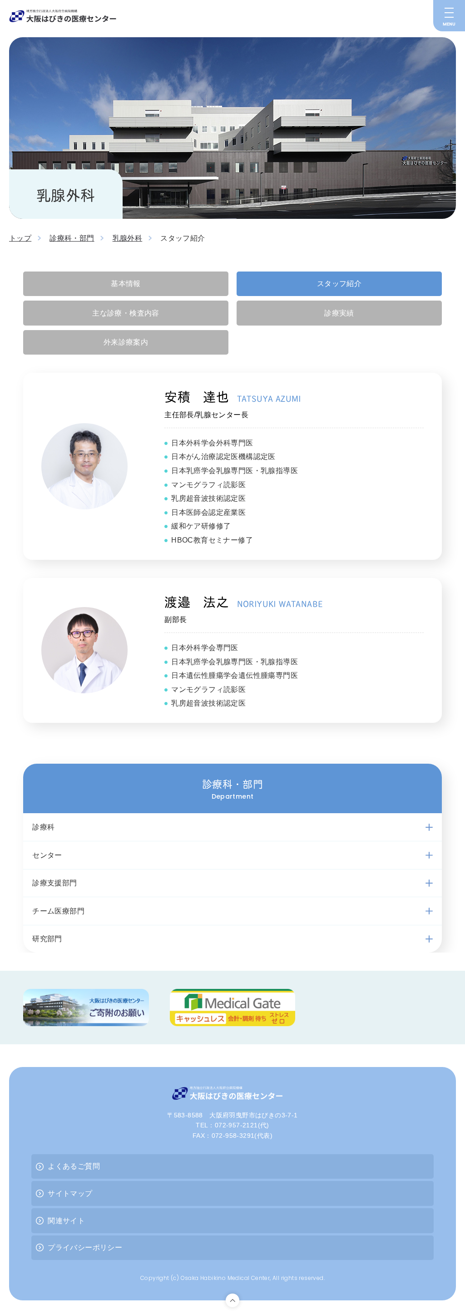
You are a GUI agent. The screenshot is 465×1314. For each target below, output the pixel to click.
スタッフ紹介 (339, 283)
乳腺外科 (128, 238)
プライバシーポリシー (85, 1247)
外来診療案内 (126, 342)
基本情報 (126, 283)
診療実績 (339, 313)
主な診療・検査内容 (125, 313)
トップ (20, 238)
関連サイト (66, 1221)
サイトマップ (70, 1193)
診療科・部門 (71, 238)
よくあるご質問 (74, 1166)
